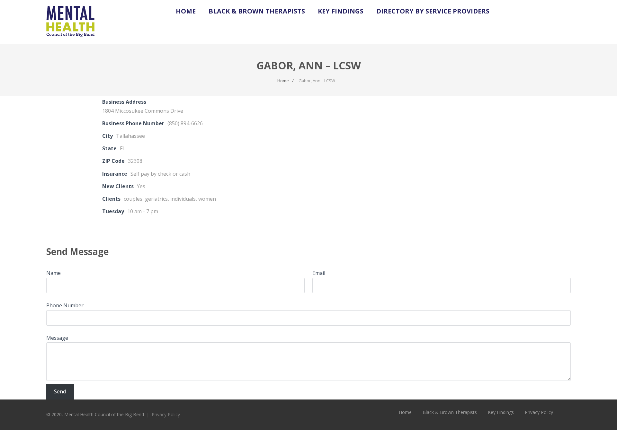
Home (186, 11)
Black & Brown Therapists (257, 11)
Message (57, 337)
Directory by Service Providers (432, 11)
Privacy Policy (166, 414)
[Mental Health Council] (70, 40)
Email (318, 272)
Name (53, 272)
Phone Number (65, 305)
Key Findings (340, 11)
